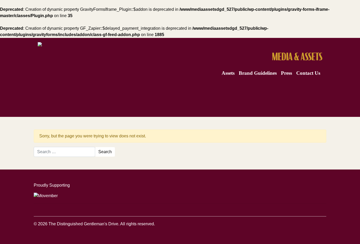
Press (286, 73)
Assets (228, 73)
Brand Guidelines (258, 73)
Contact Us (308, 73)
